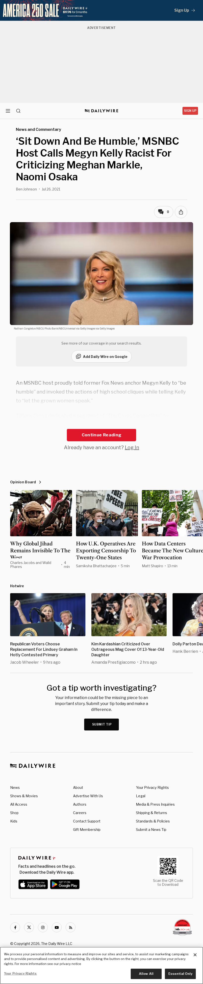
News (15, 787)
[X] (29, 927)
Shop (14, 813)
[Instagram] (43, 927)
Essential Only (180, 974)
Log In (132, 447)
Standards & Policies (153, 821)
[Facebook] (15, 927)
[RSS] (71, 927)
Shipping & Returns (151, 813)
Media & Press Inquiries (155, 804)
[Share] (181, 212)
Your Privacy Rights (152, 787)
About (78, 787)
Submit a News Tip (151, 829)
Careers (79, 813)
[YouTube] (57, 927)
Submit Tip (102, 724)
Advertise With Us (88, 796)
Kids (13, 821)
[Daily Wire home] (101, 111)
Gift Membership (87, 829)
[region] (101, 965)
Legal (140, 796)
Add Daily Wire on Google (105, 356)
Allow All (146, 974)
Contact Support (87, 821)
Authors (79, 804)
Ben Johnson (26, 189)
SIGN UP (190, 111)
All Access (18, 804)
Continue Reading (101, 434)
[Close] (195, 954)
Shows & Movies (24, 796)
